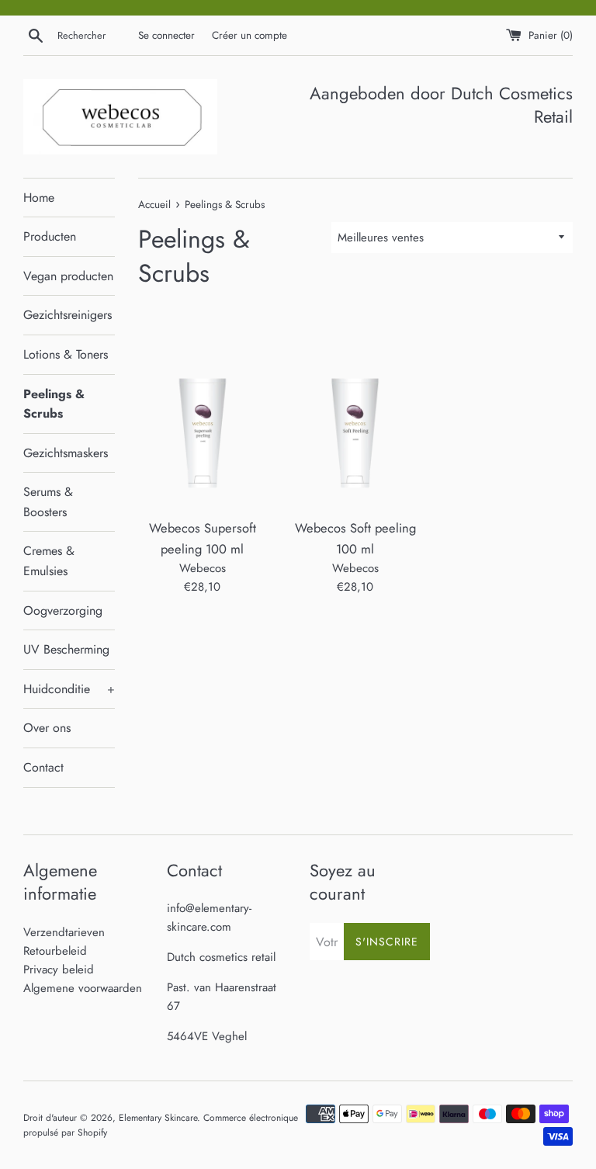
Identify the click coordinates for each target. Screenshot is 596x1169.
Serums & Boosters (48, 502)
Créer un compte (249, 35)
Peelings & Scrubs (54, 404)
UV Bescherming (66, 649)
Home (38, 197)
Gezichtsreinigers (67, 315)
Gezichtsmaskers (65, 453)
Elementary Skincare (158, 1118)
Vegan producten (68, 276)
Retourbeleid (55, 950)
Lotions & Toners (65, 354)
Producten (49, 236)
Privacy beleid (58, 969)
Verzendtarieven (64, 932)
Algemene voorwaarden (82, 988)
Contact (43, 767)
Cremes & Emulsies (48, 561)
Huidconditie (69, 689)
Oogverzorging (62, 610)
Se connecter (166, 35)
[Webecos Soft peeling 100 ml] (355, 413)
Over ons (47, 728)
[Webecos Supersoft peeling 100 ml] (203, 413)
